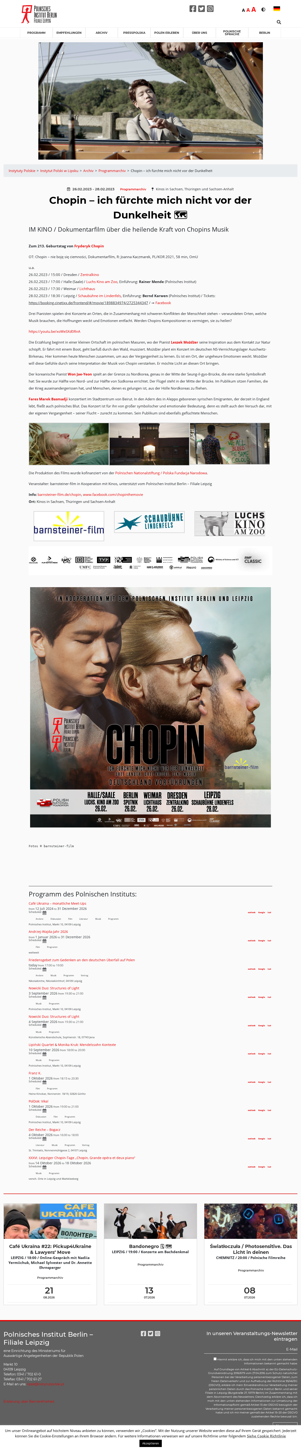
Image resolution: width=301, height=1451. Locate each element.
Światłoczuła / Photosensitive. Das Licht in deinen (251, 1249)
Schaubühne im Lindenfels (99, 295)
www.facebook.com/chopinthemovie (113, 494)
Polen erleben (166, 32)
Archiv (101, 32)
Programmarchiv (133, 189)
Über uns (199, 32)
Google (261, 912)
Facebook (163, 302)
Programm (36, 32)
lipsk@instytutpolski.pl (45, 1384)
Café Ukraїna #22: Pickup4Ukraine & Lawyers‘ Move (50, 1249)
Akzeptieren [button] (150, 1443)
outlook (251, 912)
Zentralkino (89, 274)
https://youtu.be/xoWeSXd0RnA (54, 331)
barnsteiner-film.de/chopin (59, 494)
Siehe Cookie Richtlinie (266, 1436)
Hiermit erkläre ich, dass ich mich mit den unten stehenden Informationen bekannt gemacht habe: (257, 1361)
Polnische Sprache (232, 33)
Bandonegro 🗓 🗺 (150, 1246)
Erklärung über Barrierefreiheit (29, 1401)
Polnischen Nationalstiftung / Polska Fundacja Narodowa (161, 473)
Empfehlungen (69, 32)
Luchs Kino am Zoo (101, 281)
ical (269, 912)
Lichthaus (87, 288)
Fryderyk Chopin (89, 246)
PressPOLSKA (134, 32)
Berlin (264, 32)
